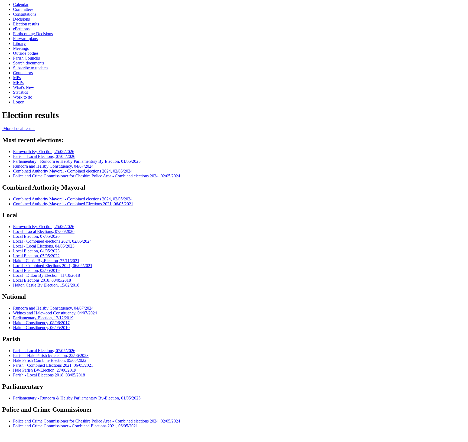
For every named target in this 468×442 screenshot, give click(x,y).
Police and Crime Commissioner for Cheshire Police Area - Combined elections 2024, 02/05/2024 (96, 176)
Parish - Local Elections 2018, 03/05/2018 (49, 375)
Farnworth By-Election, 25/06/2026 (43, 151)
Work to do (22, 97)
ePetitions (21, 29)
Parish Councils (26, 58)
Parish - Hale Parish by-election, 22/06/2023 (51, 355)
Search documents (28, 63)
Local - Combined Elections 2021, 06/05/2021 (52, 265)
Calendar (20, 4)
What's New (23, 87)
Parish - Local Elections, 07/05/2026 (44, 156)
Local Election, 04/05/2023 (36, 251)
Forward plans (25, 38)
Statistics (20, 92)
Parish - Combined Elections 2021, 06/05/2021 (53, 365)
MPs (17, 77)
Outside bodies (25, 53)
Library (19, 43)
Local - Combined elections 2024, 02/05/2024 (52, 241)
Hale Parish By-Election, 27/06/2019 (44, 370)
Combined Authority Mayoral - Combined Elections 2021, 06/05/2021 (73, 204)
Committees (23, 9)
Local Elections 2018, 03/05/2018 (42, 280)
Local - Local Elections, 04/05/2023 (43, 246)
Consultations (24, 14)
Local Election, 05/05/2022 (36, 255)
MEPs (18, 82)
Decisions (21, 19)
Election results (26, 24)
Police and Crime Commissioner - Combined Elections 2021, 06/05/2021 (75, 426)
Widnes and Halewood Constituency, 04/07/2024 (55, 313)
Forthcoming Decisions (33, 33)
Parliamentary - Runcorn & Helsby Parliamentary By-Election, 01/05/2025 (77, 161)
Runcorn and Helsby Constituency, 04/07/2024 (53, 166)
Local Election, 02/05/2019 (36, 270)
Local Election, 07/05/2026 (36, 236)
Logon (18, 102)
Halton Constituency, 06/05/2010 (41, 327)
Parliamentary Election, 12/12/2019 (43, 318)
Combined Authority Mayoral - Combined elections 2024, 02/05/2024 (72, 171)
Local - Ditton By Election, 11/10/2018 (46, 275)
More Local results (18, 128)
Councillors (23, 72)
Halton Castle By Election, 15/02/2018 (46, 285)
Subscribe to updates (30, 68)
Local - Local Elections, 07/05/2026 (43, 231)
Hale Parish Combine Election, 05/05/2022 (49, 360)
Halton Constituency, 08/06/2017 (41, 322)
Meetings (21, 48)
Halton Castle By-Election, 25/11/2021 (46, 260)
